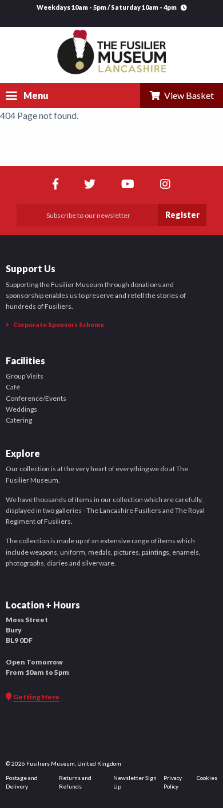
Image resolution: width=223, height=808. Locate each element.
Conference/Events (36, 398)
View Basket (187, 95)
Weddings (21, 409)
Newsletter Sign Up (135, 782)
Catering (19, 420)
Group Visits (24, 376)
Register (182, 215)
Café (13, 387)
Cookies (207, 777)
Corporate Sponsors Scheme (58, 324)
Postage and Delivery (22, 782)
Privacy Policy (173, 782)
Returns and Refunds (75, 782)
